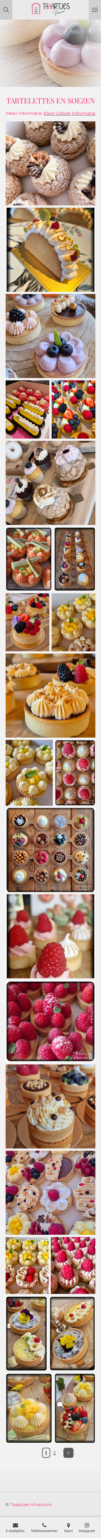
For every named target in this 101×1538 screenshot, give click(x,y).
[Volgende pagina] (68, 1453)
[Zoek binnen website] (6, 10)
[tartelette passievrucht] (26, 1333)
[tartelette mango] (29, 1408)
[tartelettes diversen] (50, 1193)
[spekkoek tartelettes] (29, 559)
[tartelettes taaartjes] (74, 559)
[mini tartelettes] (75, 772)
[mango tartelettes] (73, 622)
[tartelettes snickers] (50, 696)
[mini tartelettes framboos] (50, 936)
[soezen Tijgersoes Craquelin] (50, 483)
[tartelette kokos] (72, 1333)
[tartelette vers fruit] (74, 1408)
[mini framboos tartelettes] (73, 1265)
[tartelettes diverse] (27, 1265)
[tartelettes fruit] (27, 622)
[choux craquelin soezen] (50, 163)
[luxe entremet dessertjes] (27, 409)
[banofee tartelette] (50, 1106)
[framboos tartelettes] (50, 1021)
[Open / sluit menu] (95, 10)
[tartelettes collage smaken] (50, 850)
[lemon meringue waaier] (50, 250)
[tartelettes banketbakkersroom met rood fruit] (73, 409)
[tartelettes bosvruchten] (50, 336)
